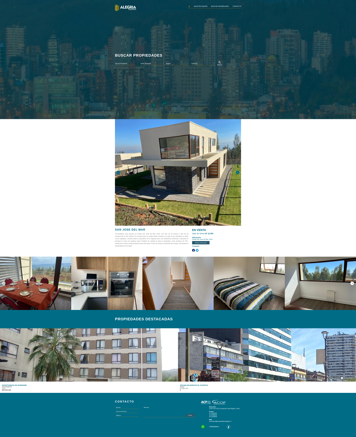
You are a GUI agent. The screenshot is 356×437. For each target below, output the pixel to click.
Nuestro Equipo (200, 6)
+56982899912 (214, 426)
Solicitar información (201, 242)
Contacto (237, 6)
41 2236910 (213, 415)
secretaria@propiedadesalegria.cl (220, 421)
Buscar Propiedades (220, 6)
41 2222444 (213, 413)
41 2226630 (213, 416)
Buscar (219, 65)
